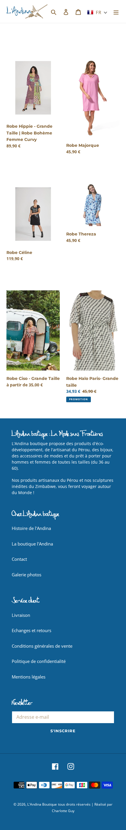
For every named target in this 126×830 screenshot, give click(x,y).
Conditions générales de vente (42, 646)
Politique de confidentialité (39, 661)
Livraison (21, 615)
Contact (19, 559)
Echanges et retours (31, 630)
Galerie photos (26, 575)
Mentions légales (28, 677)
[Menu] (116, 11)
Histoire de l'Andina (31, 528)
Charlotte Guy (63, 810)
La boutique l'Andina (32, 544)
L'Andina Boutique (42, 804)
